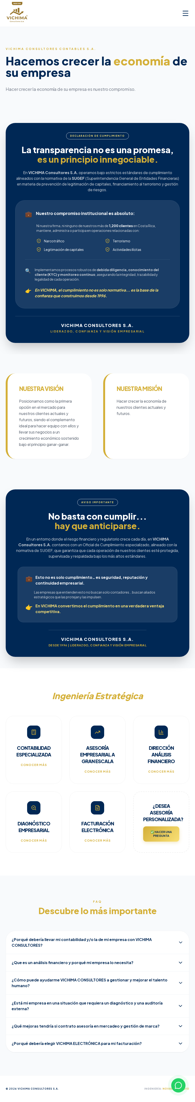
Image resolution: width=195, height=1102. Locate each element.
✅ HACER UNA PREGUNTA (161, 834)
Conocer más (34, 765)
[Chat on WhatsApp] (178, 1085)
